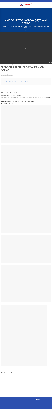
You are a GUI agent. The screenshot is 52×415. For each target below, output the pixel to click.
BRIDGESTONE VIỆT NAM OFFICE (26, 381)
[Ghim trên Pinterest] (10, 75)
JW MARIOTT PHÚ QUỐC (43, 382)
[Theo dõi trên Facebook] (37, 399)
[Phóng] (50, 62)
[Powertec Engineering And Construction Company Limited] (26, 4)
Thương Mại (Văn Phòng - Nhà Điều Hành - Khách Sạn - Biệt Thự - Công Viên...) (29, 27)
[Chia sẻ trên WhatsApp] (2, 75)
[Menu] (2, 5)
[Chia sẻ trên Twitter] (6, 75)
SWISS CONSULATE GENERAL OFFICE (9, 381)
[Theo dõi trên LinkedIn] (39, 399)
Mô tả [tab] (2, 90)
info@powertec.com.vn (27, 405)
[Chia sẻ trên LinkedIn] (12, 75)
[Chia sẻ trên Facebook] (4, 75)
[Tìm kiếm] (47, 4)
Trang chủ (6, 26)
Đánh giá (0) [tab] (6, 90)
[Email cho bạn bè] (8, 75)
